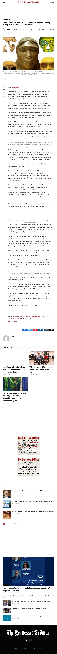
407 (14, 523)
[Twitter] (4, 86)
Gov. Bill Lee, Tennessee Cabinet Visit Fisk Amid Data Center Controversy (31, 601)
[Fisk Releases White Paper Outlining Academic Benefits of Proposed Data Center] (28, 571)
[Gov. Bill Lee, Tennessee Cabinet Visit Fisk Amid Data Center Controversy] (7, 603)
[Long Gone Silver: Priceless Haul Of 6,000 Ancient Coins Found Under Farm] (15, 358)
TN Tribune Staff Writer (9, 593)
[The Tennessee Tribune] (28, 2)
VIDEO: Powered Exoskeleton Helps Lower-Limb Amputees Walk (41, 369)
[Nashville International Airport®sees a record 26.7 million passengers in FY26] (7, 504)
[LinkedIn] (4, 89)
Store (29, 645)
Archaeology (6, 19)
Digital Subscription (19, 645)
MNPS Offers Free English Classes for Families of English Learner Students (32, 616)
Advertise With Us (38, 645)
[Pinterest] (4, 92)
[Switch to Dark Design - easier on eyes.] (51, 2)
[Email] (4, 96)
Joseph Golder (14, 87)
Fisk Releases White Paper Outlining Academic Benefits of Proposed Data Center (26, 589)
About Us (8, 645)
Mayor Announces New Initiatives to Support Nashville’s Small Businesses (31, 490)
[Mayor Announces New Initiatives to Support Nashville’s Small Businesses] (7, 494)
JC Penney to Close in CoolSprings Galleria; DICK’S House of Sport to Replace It (33, 511)
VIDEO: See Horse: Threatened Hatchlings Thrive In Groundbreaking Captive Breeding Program (15, 397)
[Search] (53, 2)
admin (8, 29)
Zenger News (12, 321)
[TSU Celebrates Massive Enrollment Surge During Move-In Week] (7, 610)
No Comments (42, 29)
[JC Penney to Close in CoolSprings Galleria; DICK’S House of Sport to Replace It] (7, 515)
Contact (48, 645)
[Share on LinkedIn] (8, 33)
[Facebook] (4, 82)
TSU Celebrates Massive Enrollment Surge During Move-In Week (29, 608)
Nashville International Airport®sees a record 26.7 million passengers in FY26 (32, 501)
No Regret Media (40, 648)
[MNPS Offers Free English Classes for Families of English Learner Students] (7, 618)
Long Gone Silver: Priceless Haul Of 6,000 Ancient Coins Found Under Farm (14, 369)
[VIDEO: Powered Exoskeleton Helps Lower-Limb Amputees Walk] (41, 358)
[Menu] (4, 2)
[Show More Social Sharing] (11, 33)
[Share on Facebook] (4, 33)
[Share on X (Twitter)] (6, 33)
